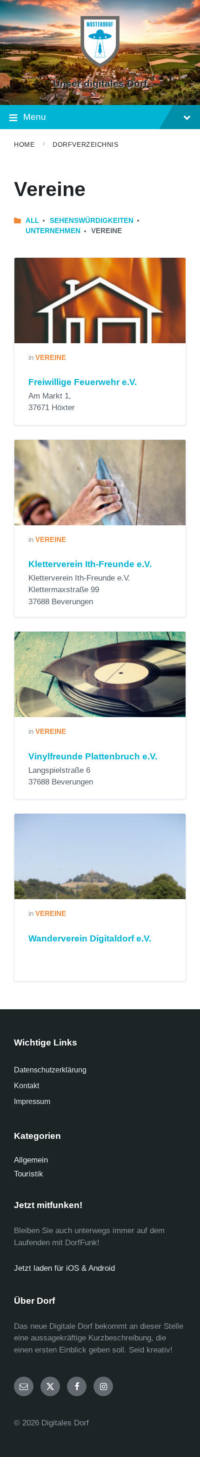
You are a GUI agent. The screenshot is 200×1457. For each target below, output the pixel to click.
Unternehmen (53, 231)
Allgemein (31, 1160)
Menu (34, 117)
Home (24, 144)
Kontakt (26, 1086)
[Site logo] (100, 67)
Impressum (32, 1101)
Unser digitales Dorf (100, 83)
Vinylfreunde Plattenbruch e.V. (92, 756)
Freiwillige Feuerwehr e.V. (82, 382)
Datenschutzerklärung (50, 1070)
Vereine (50, 357)
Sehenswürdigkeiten (91, 220)
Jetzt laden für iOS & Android (64, 1268)
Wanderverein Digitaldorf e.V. (89, 938)
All (32, 220)
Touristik (28, 1174)
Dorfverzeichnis (85, 144)
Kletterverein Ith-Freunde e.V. (90, 564)
